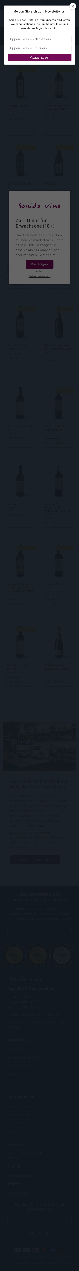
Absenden (39, 57)
